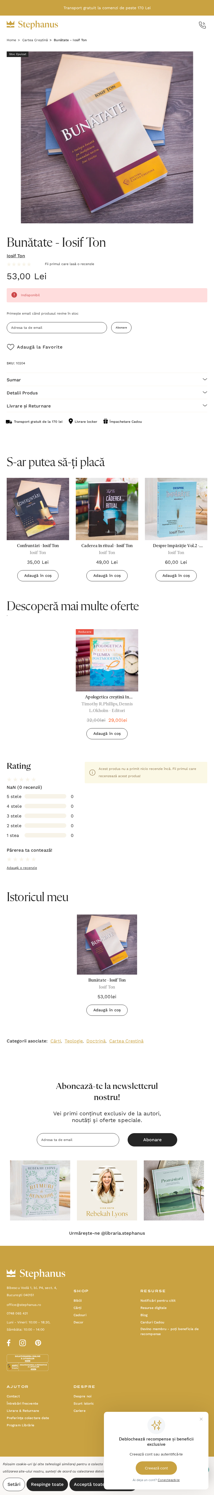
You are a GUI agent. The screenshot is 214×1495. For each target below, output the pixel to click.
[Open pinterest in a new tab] (38, 1342)
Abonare (121, 327)
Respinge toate (47, 1484)
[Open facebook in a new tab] (7, 1342)
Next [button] (200, 509)
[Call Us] (202, 25)
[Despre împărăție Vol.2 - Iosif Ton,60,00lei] (176, 509)
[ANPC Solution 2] (27, 1366)
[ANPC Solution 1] (28, 1358)
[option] (107, 686)
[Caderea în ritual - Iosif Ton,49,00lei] (107, 509)
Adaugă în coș (38, 575)
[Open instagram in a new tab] (22, 1342)
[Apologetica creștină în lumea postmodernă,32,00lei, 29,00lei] (107, 660)
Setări (14, 1484)
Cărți (55, 1041)
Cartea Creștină (126, 1041)
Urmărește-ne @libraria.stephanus (107, 1233)
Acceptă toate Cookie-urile (103, 1484)
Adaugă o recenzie (22, 868)
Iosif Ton (16, 255)
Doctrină (96, 1041)
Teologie (74, 1041)
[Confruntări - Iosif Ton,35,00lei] (38, 509)
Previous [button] (13, 509)
